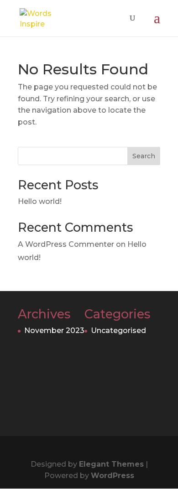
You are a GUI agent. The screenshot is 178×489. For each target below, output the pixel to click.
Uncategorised (118, 330)
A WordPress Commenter (66, 244)
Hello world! (40, 201)
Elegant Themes (111, 464)
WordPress (112, 475)
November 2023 (54, 330)
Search (143, 156)
